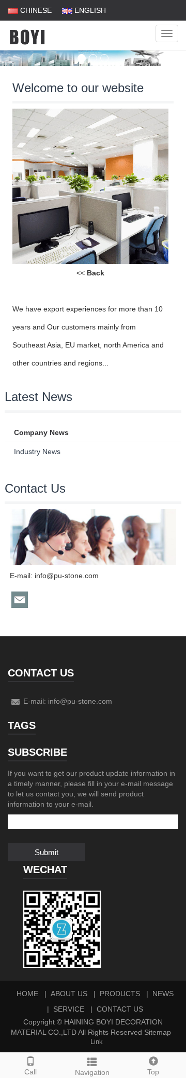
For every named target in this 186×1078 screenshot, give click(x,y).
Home (27, 993)
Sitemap (157, 1032)
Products (120, 993)
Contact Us (120, 1009)
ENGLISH (89, 10)
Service (68, 1009)
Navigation (92, 1072)
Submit (46, 852)
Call (30, 1072)
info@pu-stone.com (67, 575)
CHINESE (35, 10)
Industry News (37, 451)
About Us (69, 993)
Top (153, 1072)
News (163, 993)
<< (90, 273)
